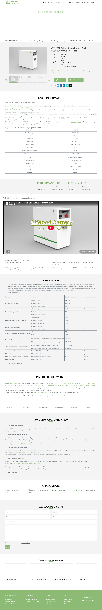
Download (62, 80)
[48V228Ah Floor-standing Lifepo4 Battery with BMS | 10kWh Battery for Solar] (15, 570)
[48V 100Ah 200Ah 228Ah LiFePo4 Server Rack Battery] (39, 570)
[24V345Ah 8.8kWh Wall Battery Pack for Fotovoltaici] (62, 570)
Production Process (31, 599)
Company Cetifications (32, 601)
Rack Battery (8, 599)
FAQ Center (66, 604)
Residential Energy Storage (35, 41)
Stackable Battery (10, 601)
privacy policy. (25, 543)
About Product (50, 604)
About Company (51, 599)
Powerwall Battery (10, 604)
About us (57, 2)
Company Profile (67, 599)
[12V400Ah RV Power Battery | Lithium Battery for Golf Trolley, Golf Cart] (86, 570)
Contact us (77, 2)
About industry (50, 601)
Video (69, 2)
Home (44, 2)
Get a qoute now (77, 80)
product (24, 41)
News (64, 2)
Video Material (67, 601)
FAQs (83, 2)
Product (50, 2)
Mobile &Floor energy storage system (56, 41)
